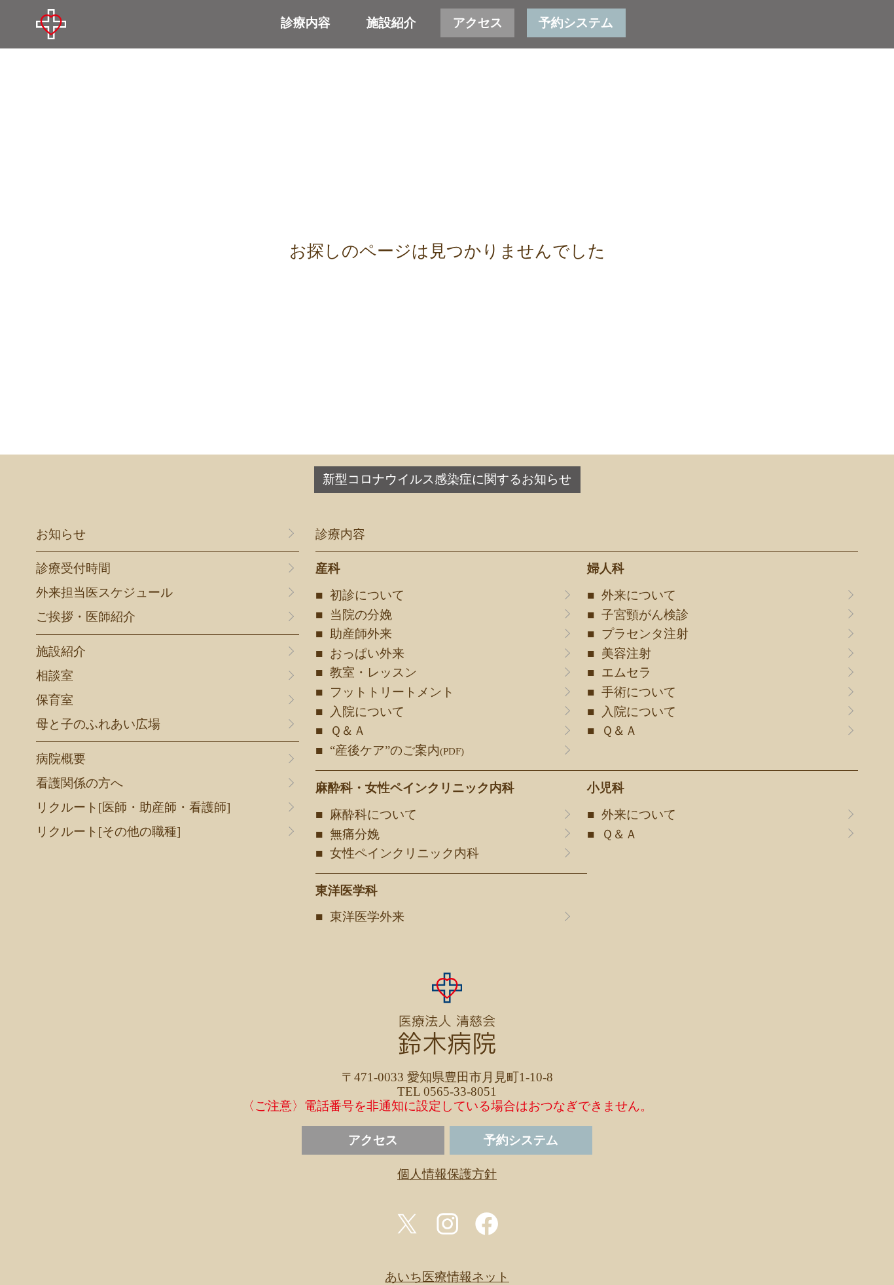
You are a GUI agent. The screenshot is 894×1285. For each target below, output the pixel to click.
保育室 (54, 700)
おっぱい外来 (367, 653)
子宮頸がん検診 (644, 615)
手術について (638, 692)
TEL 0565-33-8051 (447, 1091)
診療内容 (306, 22)
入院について (367, 711)
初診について (367, 595)
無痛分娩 (355, 834)
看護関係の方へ (79, 783)
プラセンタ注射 (644, 634)
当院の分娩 (361, 615)
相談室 (54, 675)
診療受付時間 (73, 568)
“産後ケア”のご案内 (397, 750)
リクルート (133, 807)
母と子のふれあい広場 (98, 724)
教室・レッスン (373, 672)
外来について (638, 595)
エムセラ (626, 672)
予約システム (576, 22)
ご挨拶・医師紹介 (85, 617)
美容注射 (626, 653)
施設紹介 (391, 22)
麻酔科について (373, 814)
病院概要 (61, 759)
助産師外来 (361, 634)
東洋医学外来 (367, 916)
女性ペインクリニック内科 (404, 853)
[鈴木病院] (51, 24)
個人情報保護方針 (447, 1174)
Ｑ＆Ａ (348, 730)
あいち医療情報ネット (447, 1277)
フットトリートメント (392, 692)
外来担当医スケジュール (104, 592)
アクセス (478, 22)
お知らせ (61, 534)
